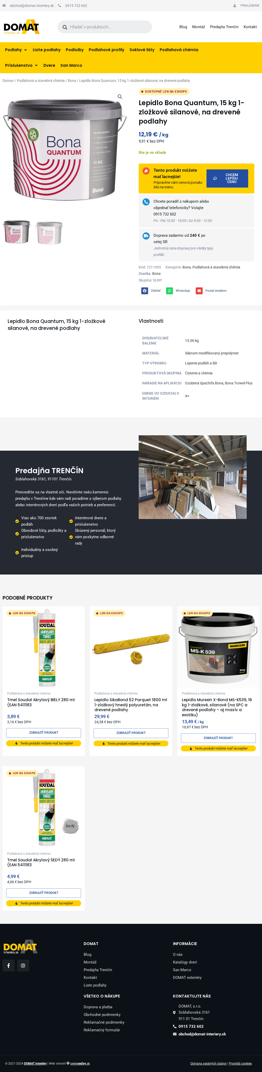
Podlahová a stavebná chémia (41, 81)
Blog (183, 27)
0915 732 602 (165, 214)
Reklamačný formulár (102, 1030)
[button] (120, 96)
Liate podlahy (95, 985)
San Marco (182, 970)
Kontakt (250, 27)
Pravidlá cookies (240, 1063)
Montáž (198, 27)
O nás (178, 954)
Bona (72, 81)
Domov (8, 81)
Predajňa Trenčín (224, 27)
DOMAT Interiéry (35, 1063)
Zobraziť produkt (43, 732)
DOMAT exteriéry (187, 977)
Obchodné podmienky (102, 1014)
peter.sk (80, 1063)
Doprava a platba (98, 1007)
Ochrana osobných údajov (208, 1063)
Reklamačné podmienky (104, 1022)
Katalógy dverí (185, 962)
